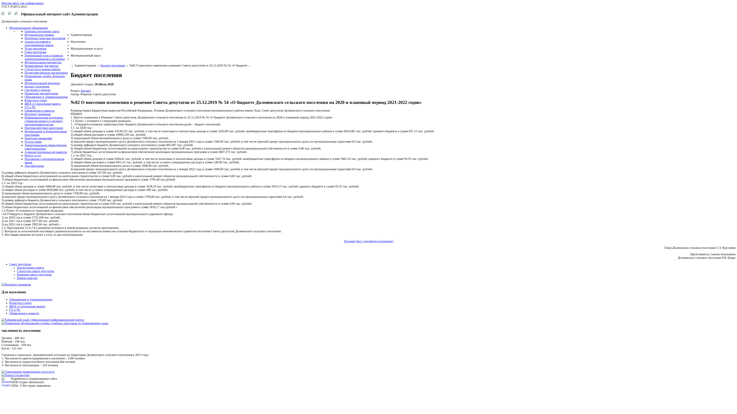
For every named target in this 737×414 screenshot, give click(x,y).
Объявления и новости (24, 313)
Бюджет (86, 90)
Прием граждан (27, 278)
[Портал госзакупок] (16, 375)
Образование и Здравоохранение (30, 299)
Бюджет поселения (112, 65)
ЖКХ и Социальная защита (27, 306)
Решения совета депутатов (34, 274)
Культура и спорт (20, 303)
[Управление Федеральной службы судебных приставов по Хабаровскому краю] (55, 323)
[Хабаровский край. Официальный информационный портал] (43, 319)
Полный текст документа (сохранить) (368, 241)
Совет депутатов (20, 264)
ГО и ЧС (15, 309)
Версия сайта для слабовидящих (23, 3)
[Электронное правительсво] (28, 371)
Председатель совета (30, 267)
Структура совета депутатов (35, 271)
